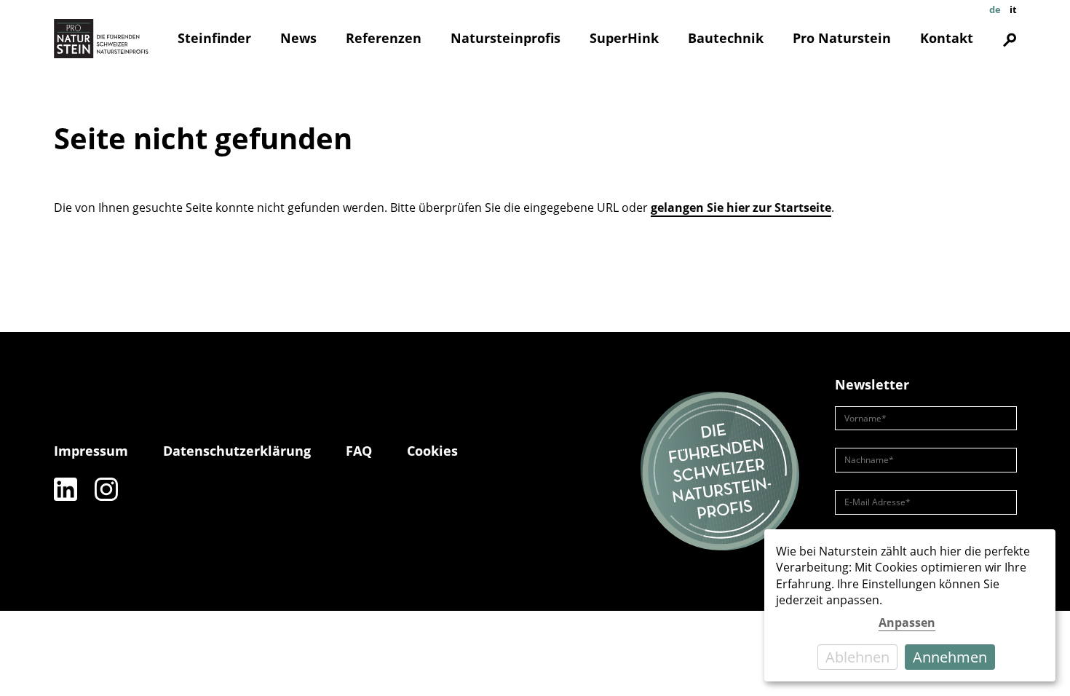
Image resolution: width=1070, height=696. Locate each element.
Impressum (91, 450)
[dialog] (909, 605)
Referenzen (383, 38)
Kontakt (946, 38)
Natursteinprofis (505, 38)
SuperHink (624, 38)
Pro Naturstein (842, 38)
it (1013, 9)
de (995, 9)
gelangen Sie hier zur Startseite (741, 207)
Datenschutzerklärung (237, 450)
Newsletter (872, 384)
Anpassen (907, 622)
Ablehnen (857, 657)
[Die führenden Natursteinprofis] (720, 472)
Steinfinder (214, 38)
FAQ (359, 450)
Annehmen (950, 657)
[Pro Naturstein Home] (101, 38)
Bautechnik (726, 38)
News (298, 38)
